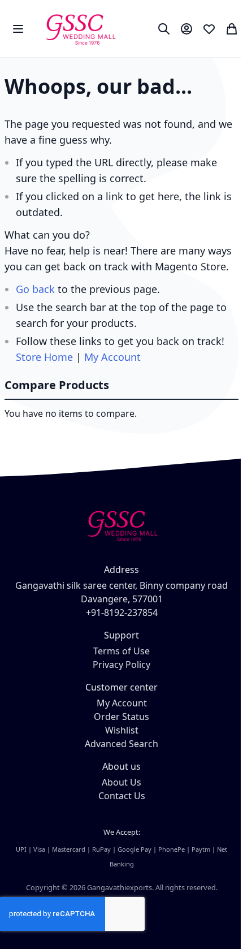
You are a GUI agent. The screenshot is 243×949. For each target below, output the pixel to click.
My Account (112, 357)
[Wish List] (209, 29)
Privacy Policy (121, 664)
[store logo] (80, 28)
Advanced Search (121, 743)
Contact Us (121, 796)
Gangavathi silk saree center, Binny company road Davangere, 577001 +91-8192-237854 (121, 599)
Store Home (44, 357)
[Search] (164, 29)
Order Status (121, 716)
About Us (121, 782)
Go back (35, 289)
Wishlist (121, 730)
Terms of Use (121, 651)
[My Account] (186, 29)
